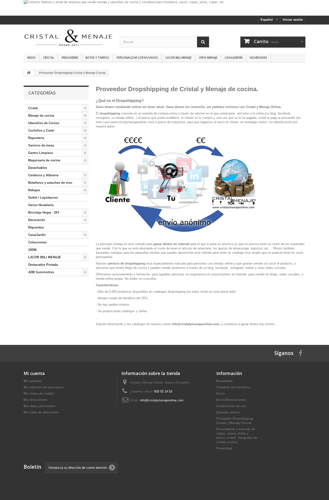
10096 (32, 250)
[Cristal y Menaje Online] (68, 37)
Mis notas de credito (39, 393)
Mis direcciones (35, 400)
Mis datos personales (39, 406)
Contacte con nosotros (233, 387)
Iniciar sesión (293, 19)
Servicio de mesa (41, 145)
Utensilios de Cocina (43, 123)
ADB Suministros (41, 272)
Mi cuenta (34, 373)
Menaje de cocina (41, 115)
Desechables (37, 168)
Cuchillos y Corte (41, 130)
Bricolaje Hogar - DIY (43, 212)
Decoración (36, 220)
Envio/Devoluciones (231, 400)
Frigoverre (70, 58)
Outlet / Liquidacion (43, 197)
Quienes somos (228, 412)
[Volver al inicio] (28, 73)
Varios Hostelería (40, 205)
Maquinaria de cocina (44, 160)
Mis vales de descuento (41, 412)
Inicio (31, 58)
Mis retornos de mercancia (43, 387)
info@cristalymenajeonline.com (162, 400)
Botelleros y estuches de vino (50, 182)
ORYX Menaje (208, 58)
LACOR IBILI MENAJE (178, 58)
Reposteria (36, 138)
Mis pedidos (33, 381)
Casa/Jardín (234, 58)
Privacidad (224, 448)
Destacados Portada (43, 264)
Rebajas (34, 190)
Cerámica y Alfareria (43, 175)
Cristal (48, 58)
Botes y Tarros (97, 58)
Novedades (258, 58)
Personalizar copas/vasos (137, 58)
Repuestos (36, 227)
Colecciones (37, 242)
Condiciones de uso (231, 406)
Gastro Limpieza (40, 153)
